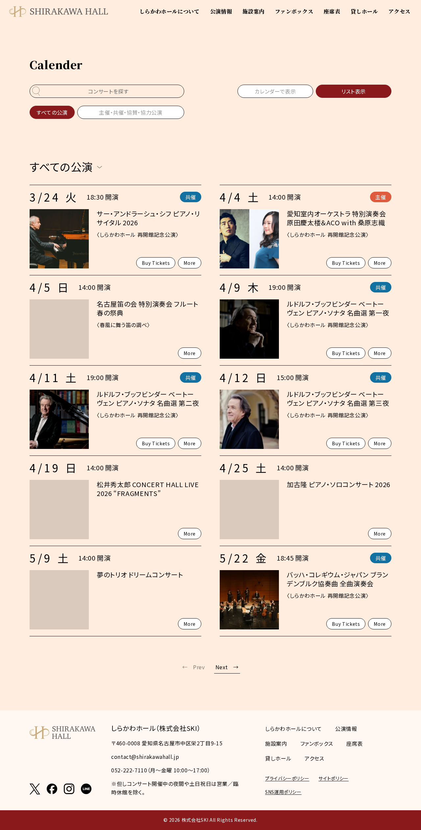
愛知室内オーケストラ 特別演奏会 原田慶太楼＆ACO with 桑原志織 (336, 218)
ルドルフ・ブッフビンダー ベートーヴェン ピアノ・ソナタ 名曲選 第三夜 (338, 398)
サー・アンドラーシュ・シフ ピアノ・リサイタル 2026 (148, 218)
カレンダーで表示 (275, 91)
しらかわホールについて (169, 11)
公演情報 (221, 11)
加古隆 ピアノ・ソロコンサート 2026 (338, 484)
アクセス (399, 11)
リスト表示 (353, 91)
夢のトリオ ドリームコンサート (140, 574)
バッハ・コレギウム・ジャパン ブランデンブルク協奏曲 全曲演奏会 (337, 579)
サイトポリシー (333, 778)
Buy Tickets (156, 263)
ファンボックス (294, 11)
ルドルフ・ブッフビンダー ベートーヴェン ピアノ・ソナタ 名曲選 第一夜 (338, 308)
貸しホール (364, 11)
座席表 (332, 11)
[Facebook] (52, 789)
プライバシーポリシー (287, 778)
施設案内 (253, 11)
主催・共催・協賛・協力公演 (130, 112)
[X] (35, 789)
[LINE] (86, 789)
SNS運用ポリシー (283, 791)
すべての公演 (52, 112)
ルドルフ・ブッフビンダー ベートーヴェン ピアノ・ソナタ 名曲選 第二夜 (148, 398)
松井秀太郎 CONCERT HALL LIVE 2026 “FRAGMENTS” (148, 489)
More (190, 263)
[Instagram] (69, 789)
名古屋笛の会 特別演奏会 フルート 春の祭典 (147, 308)
